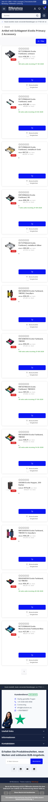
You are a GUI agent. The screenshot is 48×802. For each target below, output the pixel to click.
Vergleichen (34, 87)
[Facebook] (14, 769)
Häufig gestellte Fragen (26, 699)
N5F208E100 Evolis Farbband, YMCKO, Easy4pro (31, 292)
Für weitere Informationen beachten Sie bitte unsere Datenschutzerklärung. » (25, 798)
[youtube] (27, 769)
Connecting (21, 705)
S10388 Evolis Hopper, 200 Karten (30, 484)
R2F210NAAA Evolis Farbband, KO (27, 196)
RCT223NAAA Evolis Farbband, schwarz (27, 52)
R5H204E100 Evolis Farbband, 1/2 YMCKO (31, 579)
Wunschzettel (33, 85)
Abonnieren (36, 761)
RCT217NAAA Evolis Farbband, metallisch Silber (30, 244)
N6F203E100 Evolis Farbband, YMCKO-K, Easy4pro (31, 531)
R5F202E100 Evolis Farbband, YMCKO (31, 436)
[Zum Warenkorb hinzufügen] (32, 80)
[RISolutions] (16, 8)
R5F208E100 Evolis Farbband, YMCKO (31, 340)
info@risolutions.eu (24, 708)
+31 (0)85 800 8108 (24, 702)
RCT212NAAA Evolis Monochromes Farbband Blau (31, 627)
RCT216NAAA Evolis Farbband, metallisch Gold (30, 148)
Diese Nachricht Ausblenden (24, 792)
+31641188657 (22, 710)
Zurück (7, 27)
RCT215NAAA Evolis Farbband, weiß (27, 100)
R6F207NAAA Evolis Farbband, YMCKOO (27, 388)
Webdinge (34, 782)
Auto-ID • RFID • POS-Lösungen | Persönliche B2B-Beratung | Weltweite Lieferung (19, 2)
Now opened (33, 694)
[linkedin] (34, 769)
